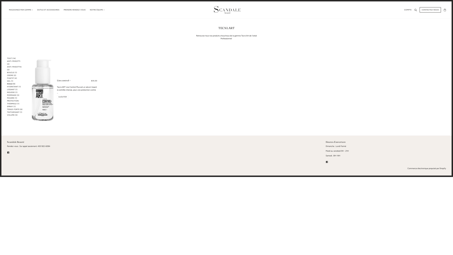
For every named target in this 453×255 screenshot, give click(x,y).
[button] (62, 97)
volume (12, 115)
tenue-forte (15, 109)
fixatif (12, 78)
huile (11, 84)
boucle (12, 73)
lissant (12, 90)
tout (11, 58)
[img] (8, 152)
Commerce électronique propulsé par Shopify (426, 168)
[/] (227, 10)
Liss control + (64, 80)
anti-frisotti (13, 62)
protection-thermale (13, 102)
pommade (13, 95)
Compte (408, 10)
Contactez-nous (430, 10)
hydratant (14, 87)
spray (11, 107)
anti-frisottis (14, 68)
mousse (12, 92)
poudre (12, 98)
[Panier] (445, 10)
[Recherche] (415, 9)
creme (11, 75)
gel (10, 81)
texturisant (14, 112)
